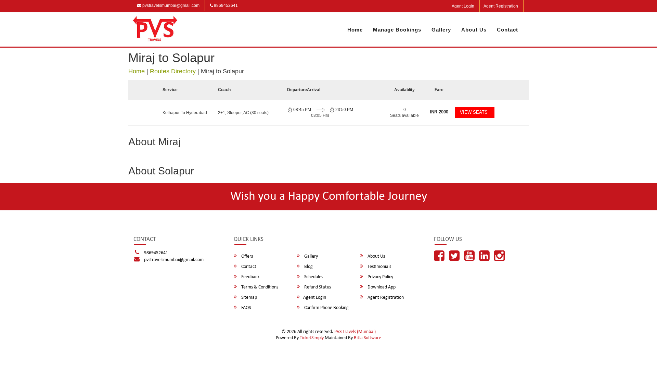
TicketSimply (312, 338)
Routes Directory (173, 71)
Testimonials (378, 266)
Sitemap (248, 297)
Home (355, 30)
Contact (507, 30)
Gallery (441, 30)
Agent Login (463, 6)
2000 (439, 111)
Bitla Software (367, 338)
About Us (474, 30)
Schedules (313, 277)
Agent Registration (501, 6)
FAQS (245, 307)
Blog (308, 266)
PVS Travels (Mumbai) (355, 331)
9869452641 (225, 5)
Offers (246, 256)
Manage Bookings (397, 30)
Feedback (249, 277)
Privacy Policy (379, 277)
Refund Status (317, 287)
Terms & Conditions (259, 287)
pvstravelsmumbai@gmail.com (170, 5)
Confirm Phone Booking (326, 307)
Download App (381, 287)
